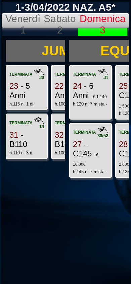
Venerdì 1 (22, 24)
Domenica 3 (103, 24)
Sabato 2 (60, 24)
